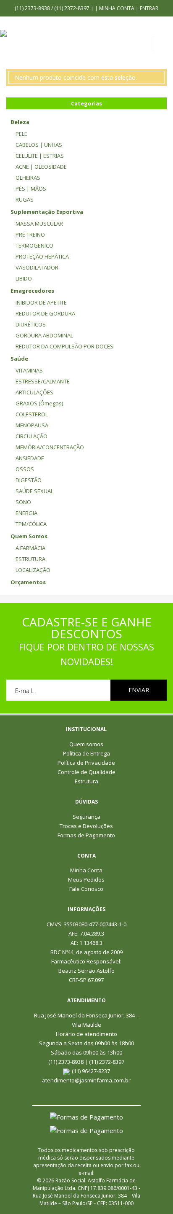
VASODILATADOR (37, 267)
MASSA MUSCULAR (39, 223)
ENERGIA (26, 513)
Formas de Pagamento (86, 835)
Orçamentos (28, 582)
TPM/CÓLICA (31, 524)
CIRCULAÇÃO (31, 436)
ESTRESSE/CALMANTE (43, 381)
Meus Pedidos (86, 879)
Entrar (149, 8)
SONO (23, 502)
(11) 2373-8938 (33, 8)
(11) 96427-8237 (91, 1071)
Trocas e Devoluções (86, 826)
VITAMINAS (29, 370)
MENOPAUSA (32, 425)
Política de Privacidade (86, 762)
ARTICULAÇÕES (34, 392)
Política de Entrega (86, 753)
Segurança (86, 816)
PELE (21, 134)
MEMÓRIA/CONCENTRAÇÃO (50, 447)
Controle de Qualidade (86, 772)
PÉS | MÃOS (31, 188)
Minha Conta (116, 8)
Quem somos (86, 744)
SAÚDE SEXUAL (34, 491)
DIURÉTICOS (31, 324)
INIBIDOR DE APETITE (41, 302)
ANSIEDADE (30, 458)
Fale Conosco (86, 889)
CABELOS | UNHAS (39, 144)
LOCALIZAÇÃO (33, 570)
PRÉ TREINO (30, 234)
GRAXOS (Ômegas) (39, 403)
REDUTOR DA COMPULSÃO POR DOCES (64, 346)
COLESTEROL (32, 414)
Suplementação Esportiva (46, 212)
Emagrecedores (32, 290)
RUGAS (25, 199)
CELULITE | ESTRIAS (40, 155)
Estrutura (86, 781)
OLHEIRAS (28, 177)
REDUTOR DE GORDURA (45, 313)
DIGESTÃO (29, 480)
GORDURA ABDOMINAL (44, 335)
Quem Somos (28, 536)
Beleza (19, 122)
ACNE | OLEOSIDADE (41, 166)
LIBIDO (24, 278)
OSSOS (25, 469)
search (165, 46)
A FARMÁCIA (30, 548)
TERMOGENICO (34, 245)
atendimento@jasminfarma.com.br (86, 1080)
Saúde (19, 358)
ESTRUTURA (30, 559)
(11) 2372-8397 (72, 8)
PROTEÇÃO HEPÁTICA (42, 256)
